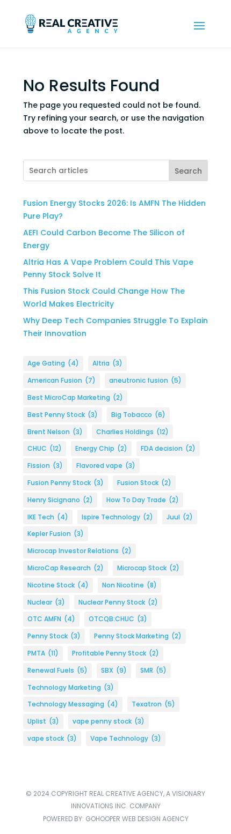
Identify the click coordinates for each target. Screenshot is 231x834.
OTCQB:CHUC (118, 618)
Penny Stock (54, 636)
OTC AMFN (51, 618)
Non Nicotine (129, 585)
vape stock (52, 738)
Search (188, 171)
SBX (114, 670)
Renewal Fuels (57, 670)
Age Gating (53, 363)
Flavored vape (105, 465)
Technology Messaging (72, 704)
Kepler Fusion (55, 533)
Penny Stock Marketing (138, 636)
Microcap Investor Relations (79, 550)
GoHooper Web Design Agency (137, 818)
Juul (180, 517)
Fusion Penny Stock (65, 482)
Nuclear (46, 602)
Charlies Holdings (132, 431)
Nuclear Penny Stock (118, 602)
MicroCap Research (65, 567)
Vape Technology (125, 738)
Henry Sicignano (60, 499)
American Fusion (61, 380)
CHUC (44, 448)
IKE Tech (47, 517)
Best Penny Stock (62, 414)
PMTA (43, 653)
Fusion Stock (144, 482)
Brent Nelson (55, 431)
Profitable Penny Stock (115, 653)
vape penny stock (109, 721)
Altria (107, 363)
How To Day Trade (142, 499)
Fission (45, 465)
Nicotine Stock (58, 585)
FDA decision (168, 448)
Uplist (43, 721)
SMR (153, 670)
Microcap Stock (148, 567)
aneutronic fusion (145, 380)
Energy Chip (101, 448)
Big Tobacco (138, 414)
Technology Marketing (70, 687)
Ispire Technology (117, 517)
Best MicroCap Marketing (75, 397)
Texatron (153, 704)
